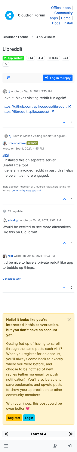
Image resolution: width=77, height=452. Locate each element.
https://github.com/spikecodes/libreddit (35, 106)
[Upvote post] (64, 122)
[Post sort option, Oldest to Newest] (8, 77)
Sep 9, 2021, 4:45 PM (29, 148)
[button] (6, 446)
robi (10, 255)
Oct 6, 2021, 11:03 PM (41, 255)
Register (14, 418)
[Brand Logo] (9, 15)
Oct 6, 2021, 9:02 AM (47, 220)
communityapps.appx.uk (26, 190)
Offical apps (61, 8)
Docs (56, 23)
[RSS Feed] (6, 64)
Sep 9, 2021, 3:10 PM (38, 91)
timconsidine (17, 143)
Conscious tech (12, 278)
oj (9, 91)
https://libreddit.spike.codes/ (26, 111)
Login (29, 418)
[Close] (69, 320)
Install (68, 23)
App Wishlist (15, 58)
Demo (66, 18)
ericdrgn (13, 220)
